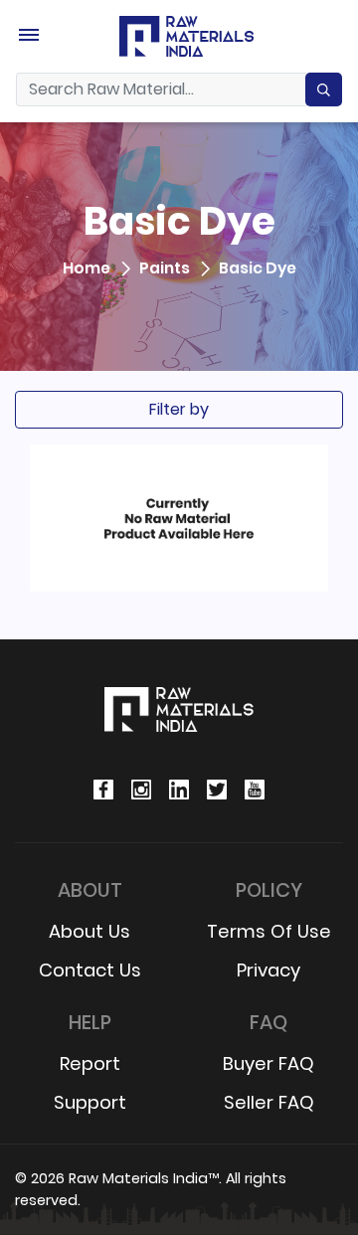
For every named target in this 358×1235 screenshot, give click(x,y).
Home (86, 269)
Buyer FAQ (268, 1063)
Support (90, 1102)
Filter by (179, 409)
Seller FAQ (269, 1102)
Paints (164, 269)
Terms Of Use (269, 931)
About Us (89, 931)
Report (90, 1063)
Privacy (268, 970)
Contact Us (90, 970)
